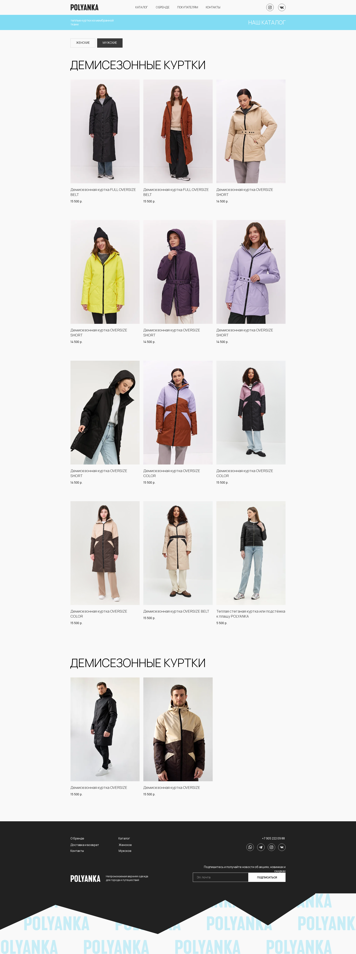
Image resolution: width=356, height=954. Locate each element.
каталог (141, 7)
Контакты (77, 851)
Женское (125, 845)
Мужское (125, 851)
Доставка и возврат (84, 845)
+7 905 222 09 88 (273, 838)
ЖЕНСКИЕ (83, 43)
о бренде (162, 7)
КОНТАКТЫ (213, 7)
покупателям (187, 7)
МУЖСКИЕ (110, 43)
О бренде (77, 838)
